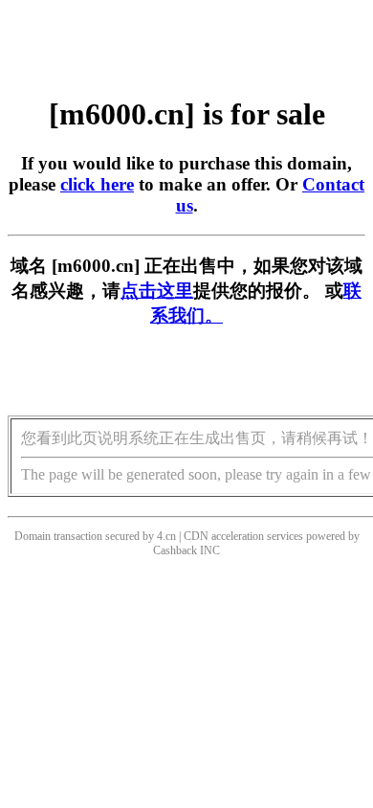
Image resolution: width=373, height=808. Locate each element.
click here (97, 184)
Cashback (175, 550)
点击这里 (157, 291)
